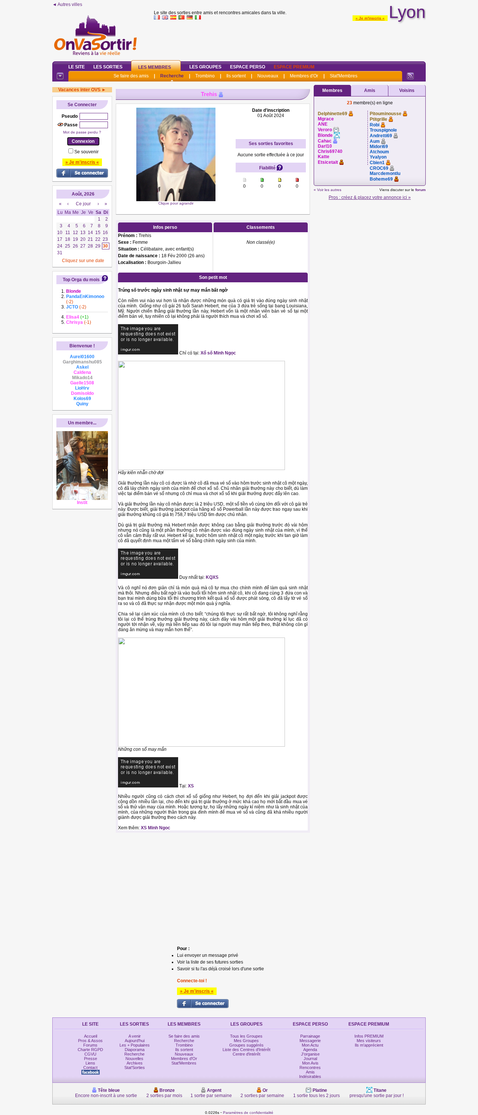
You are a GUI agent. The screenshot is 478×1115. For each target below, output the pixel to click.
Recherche (172, 76)
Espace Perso (247, 67)
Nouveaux (267, 76)
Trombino (205, 76)
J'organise (310, 1054)
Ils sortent (236, 76)
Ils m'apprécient (369, 1045)
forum (420, 190)
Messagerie (310, 1040)
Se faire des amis (131, 76)
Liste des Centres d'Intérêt (246, 1049)
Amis (369, 90)
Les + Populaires (135, 1045)
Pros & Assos (90, 1040)
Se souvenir (86, 151)
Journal (310, 1058)
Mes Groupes (246, 1040)
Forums (90, 1045)
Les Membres (154, 67)
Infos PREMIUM (369, 1036)
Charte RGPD (90, 1049)
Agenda (310, 1049)
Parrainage (310, 1036)
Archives (135, 1063)
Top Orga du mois (81, 279)
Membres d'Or (304, 76)
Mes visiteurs (369, 1040)
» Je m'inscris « (370, 18)
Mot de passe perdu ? (82, 132)
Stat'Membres (343, 76)
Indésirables (310, 1076)
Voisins (407, 90)
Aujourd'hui (135, 1040)
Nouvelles (134, 1058)
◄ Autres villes (67, 4)
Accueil (90, 1036)
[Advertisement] (290, 39)
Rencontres (310, 1067)
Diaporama (135, 1049)
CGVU (90, 1054)
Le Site (76, 67)
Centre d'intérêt (246, 1054)
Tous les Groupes (246, 1036)
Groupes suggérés (246, 1045)
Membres (332, 90)
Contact (90, 1067)
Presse (90, 1058)
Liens (90, 1063)
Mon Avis (310, 1063)
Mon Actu (310, 1045)
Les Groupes (205, 67)
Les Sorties (107, 67)
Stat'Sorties (134, 1067)
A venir (134, 1036)
